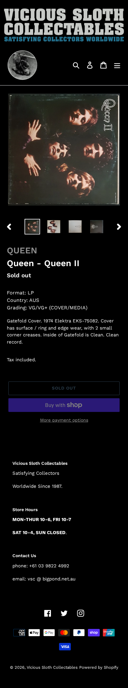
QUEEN (22, 250)
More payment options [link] (64, 420)
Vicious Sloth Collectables (52, 667)
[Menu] (117, 65)
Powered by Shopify (98, 667)
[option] (32, 226)
